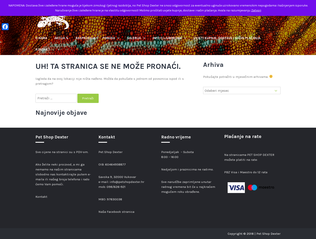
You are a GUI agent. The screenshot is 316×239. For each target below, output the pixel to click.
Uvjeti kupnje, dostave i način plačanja (226, 38)
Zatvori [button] (256, 10)
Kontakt (42, 49)
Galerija (134, 38)
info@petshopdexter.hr (127, 182)
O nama (41, 38)
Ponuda (109, 38)
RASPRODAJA (85, 38)
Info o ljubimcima (168, 38)
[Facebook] (5, 26)
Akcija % (61, 38)
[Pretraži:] (56, 98)
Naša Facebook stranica (116, 212)
